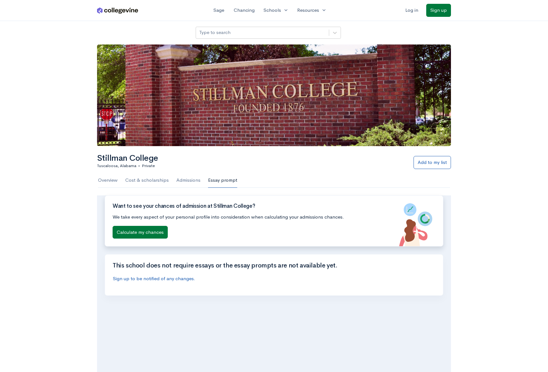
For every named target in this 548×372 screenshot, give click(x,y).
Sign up (438, 10)
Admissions (188, 180)
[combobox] (199, 32)
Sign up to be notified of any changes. (154, 278)
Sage (218, 10)
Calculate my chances (140, 232)
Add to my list (432, 162)
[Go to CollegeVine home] (117, 10)
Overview (108, 180)
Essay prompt (222, 180)
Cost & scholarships (147, 180)
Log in (411, 10)
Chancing (244, 10)
